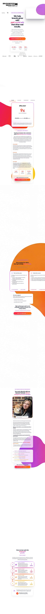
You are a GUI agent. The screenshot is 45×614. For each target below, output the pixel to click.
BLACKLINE (19, 100)
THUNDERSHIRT (26, 100)
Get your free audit (22, 313)
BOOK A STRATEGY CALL (23, 179)
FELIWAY (12, 100)
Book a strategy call (17, 38)
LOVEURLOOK (32, 100)
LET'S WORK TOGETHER (22, 466)
